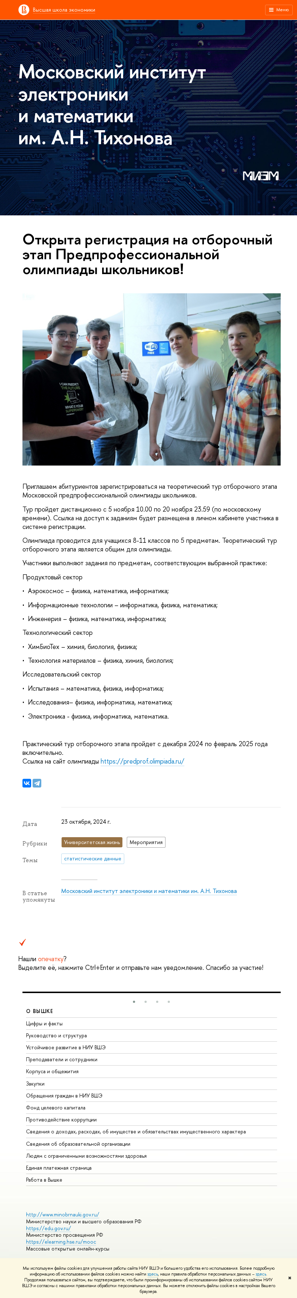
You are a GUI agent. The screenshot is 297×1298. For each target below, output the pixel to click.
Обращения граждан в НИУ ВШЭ (64, 1095)
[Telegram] (37, 783)
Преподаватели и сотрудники (61, 1059)
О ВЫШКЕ (40, 1011)
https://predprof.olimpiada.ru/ (142, 761)
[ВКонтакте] (26, 783)
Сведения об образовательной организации (78, 1143)
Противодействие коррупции (61, 1119)
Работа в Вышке (44, 1179)
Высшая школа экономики (64, 9)
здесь (152, 1274)
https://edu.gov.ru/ (48, 1228)
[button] (134, 1002)
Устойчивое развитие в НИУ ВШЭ (66, 1047)
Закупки (35, 1083)
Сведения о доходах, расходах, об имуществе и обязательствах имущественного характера (136, 1131)
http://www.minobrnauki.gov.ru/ (62, 1214)
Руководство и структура (56, 1035)
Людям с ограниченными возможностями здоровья (86, 1155)
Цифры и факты (44, 1023)
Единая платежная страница (59, 1167)
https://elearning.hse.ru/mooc (61, 1241)
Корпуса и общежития (52, 1071)
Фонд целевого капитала (55, 1107)
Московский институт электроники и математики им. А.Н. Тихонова (149, 891)
